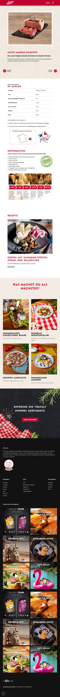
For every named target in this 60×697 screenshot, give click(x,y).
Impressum (26, 487)
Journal (5, 489)
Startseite (5, 482)
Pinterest (50, 487)
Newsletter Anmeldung (28, 484)
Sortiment (5, 484)
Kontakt (5, 495)
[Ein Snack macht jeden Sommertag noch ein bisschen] (43, 576)
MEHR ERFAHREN (30, 419)
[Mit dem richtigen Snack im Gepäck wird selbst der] (16, 548)
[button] (3, 693)
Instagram (50, 482)
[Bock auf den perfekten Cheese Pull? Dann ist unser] (43, 521)
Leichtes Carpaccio (14, 378)
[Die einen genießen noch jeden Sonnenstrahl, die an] (16, 521)
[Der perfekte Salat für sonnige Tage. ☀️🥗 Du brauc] (16, 576)
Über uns (5, 493)
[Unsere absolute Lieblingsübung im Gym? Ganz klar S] (43, 548)
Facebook (50, 484)
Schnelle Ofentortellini (40, 334)
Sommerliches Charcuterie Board (14, 334)
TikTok (49, 489)
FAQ (24, 482)
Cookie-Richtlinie (27, 491)
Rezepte (5, 487)
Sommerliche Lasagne (39, 379)
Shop (4, 491)
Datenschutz (26, 489)
